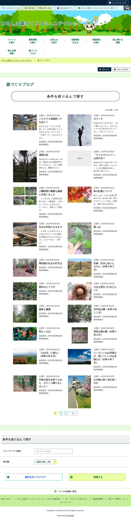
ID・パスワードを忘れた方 (76, 499)
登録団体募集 (97, 499)
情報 (118, 41)
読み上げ (105, 69)
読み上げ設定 (122, 69)
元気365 (70, 516)
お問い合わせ (47, 8)
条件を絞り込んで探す (65, 96)
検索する (98, 477)
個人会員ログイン (66, 8)
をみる (75, 41)
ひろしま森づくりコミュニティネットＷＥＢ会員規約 (38, 499)
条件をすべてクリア (35, 477)
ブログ (33, 51)
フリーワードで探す (12, 451)
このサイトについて (12, 8)
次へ (74, 413)
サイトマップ (65, 502)
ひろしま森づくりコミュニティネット (16, 60)
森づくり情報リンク (117, 499)
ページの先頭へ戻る (67, 491)
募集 (12, 51)
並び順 (6, 462)
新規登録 (31, 8)
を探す (12, 41)
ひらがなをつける (119, 3)
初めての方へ (6, 499)
